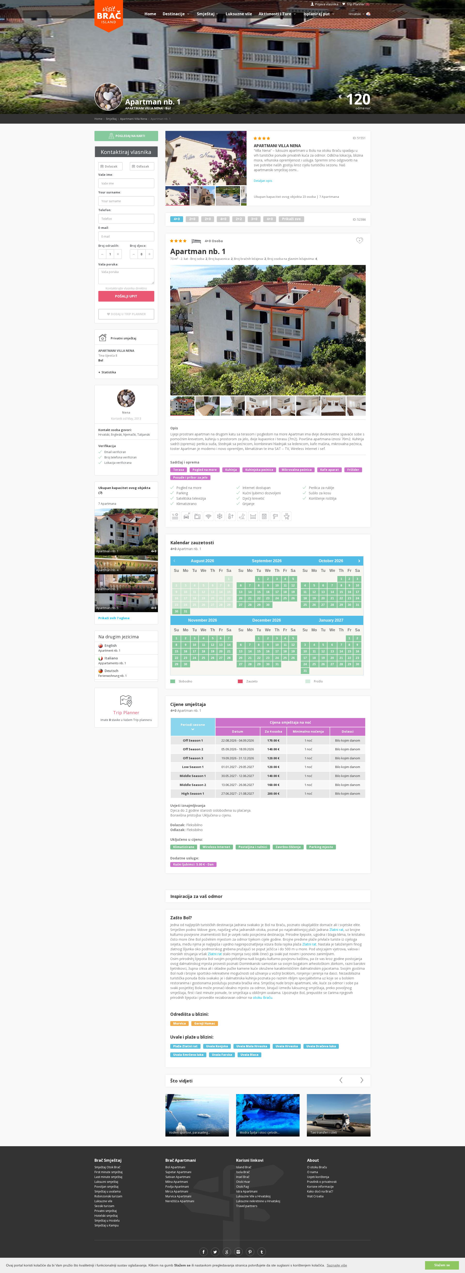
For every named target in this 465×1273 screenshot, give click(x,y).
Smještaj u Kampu (106, 1225)
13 (240, 592)
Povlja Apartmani (177, 1187)
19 (293, 592)
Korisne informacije (320, 1187)
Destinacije (174, 13)
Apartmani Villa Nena (133, 118)
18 (285, 592)
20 (240, 598)
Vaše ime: (105, 175)
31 (185, 611)
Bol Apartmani (175, 1167)
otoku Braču (262, 997)
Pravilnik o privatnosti (322, 1182)
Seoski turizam (104, 1206)
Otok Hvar (243, 1182)
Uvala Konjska (217, 1046)
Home (150, 13)
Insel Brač (242, 1177)
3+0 (254, 219)
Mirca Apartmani (176, 1191)
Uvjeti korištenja (318, 1177)
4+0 (177, 219)
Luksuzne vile (239, 13)
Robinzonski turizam (108, 1196)
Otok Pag (242, 1187)
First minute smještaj (108, 1172)
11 (285, 585)
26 (293, 598)
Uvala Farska (222, 1055)
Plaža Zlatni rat (185, 1046)
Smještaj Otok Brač (107, 1167)
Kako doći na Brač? (320, 1191)
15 (259, 592)
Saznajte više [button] (337, 1265)
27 (240, 605)
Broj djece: (138, 245)
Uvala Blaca (249, 1055)
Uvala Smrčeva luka (188, 1055)
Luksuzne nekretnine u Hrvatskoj (258, 1201)
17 (277, 592)
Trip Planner (358, 4)
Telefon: (104, 210)
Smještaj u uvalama (107, 1191)
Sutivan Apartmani (177, 1177)
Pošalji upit (126, 296)
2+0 (192, 219)
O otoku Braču (317, 1167)
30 (176, 611)
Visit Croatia (315, 1196)
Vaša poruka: (108, 264)
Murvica (179, 1023)
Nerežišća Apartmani (179, 1201)
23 (268, 598)
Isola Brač (243, 1172)
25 (285, 598)
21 (250, 598)
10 (277, 585)
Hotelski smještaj (106, 1216)
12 (293, 585)
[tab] (126, 545)
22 (259, 598)
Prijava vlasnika (326, 4)
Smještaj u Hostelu (107, 1220)
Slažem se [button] (442, 1265)
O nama (312, 1172)
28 (250, 605)
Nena (126, 412)
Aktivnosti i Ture (275, 13)
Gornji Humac (204, 1023)
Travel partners (246, 1206)
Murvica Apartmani (178, 1196)
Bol (168, 108)
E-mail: (103, 228)
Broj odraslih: (108, 245)
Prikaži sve (291, 219)
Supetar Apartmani (178, 1172)
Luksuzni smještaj (106, 1182)
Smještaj (206, 13)
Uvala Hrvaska (287, 1046)
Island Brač (243, 1167)
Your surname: (109, 192)
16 (268, 592)
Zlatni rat (336, 929)
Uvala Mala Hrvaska (251, 1046)
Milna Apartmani (176, 1182)
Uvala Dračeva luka (321, 1046)
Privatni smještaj (105, 1211)
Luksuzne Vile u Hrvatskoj (253, 1196)
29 (259, 605)
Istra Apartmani (246, 1191)
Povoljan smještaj (106, 1187)
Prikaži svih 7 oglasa (114, 618)
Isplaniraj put (317, 13)
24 (277, 598)
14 (250, 592)
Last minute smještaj (108, 1177)
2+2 (239, 219)
